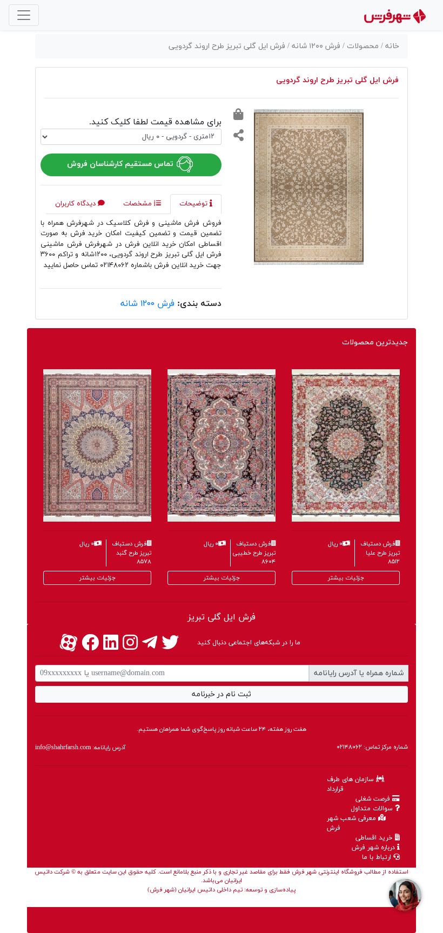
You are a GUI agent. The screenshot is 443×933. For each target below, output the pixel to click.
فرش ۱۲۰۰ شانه (147, 304)
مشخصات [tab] (138, 204)
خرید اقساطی (375, 838)
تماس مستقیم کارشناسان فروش (121, 164)
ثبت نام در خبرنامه (221, 694)
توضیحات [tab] (194, 204)
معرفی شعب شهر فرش (352, 823)
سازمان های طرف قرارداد (351, 784)
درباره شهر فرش (374, 847)
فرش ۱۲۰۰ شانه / (315, 46)
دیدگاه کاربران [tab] (76, 204)
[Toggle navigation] (24, 15)
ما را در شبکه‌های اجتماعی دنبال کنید (248, 642)
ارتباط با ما (377, 857)
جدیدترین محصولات (375, 342)
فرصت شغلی (373, 799)
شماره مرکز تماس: (372, 747)
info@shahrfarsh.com (63, 747)
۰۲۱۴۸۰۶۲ (349, 747)
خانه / (390, 46)
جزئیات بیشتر (97, 578)
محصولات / (362, 46)
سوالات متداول (373, 808)
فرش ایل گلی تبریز (221, 617)
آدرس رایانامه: (80, 747)
